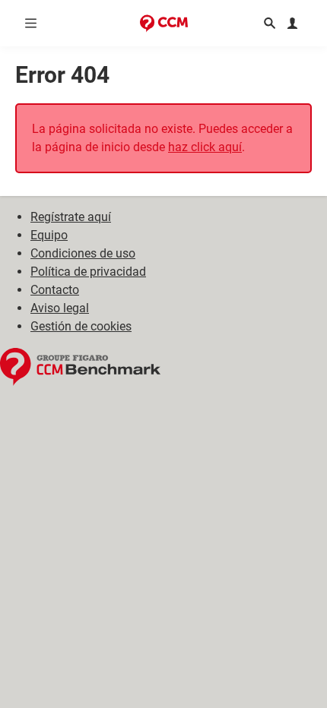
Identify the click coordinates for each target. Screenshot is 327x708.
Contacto (54, 290)
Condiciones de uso (82, 253)
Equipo (49, 235)
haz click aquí (205, 147)
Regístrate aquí (70, 217)
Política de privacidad (88, 271)
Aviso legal (59, 308)
